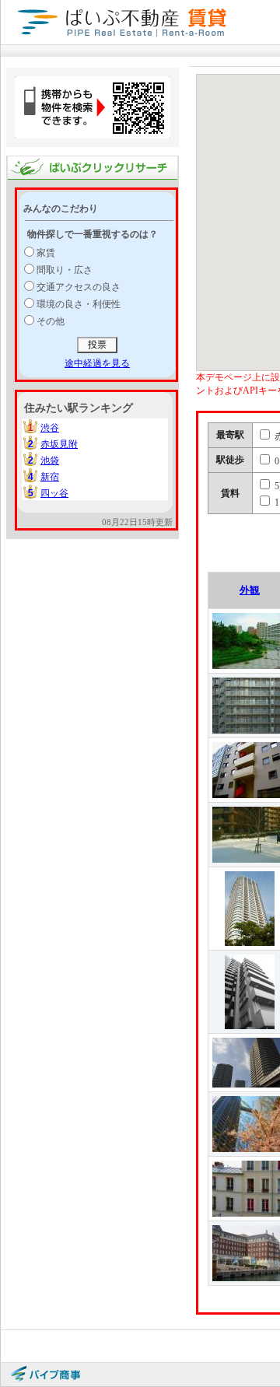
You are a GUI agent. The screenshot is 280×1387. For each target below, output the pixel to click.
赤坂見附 (59, 444)
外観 (250, 590)
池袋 (49, 460)
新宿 (49, 476)
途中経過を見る (97, 363)
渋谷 (49, 427)
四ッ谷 (54, 493)
